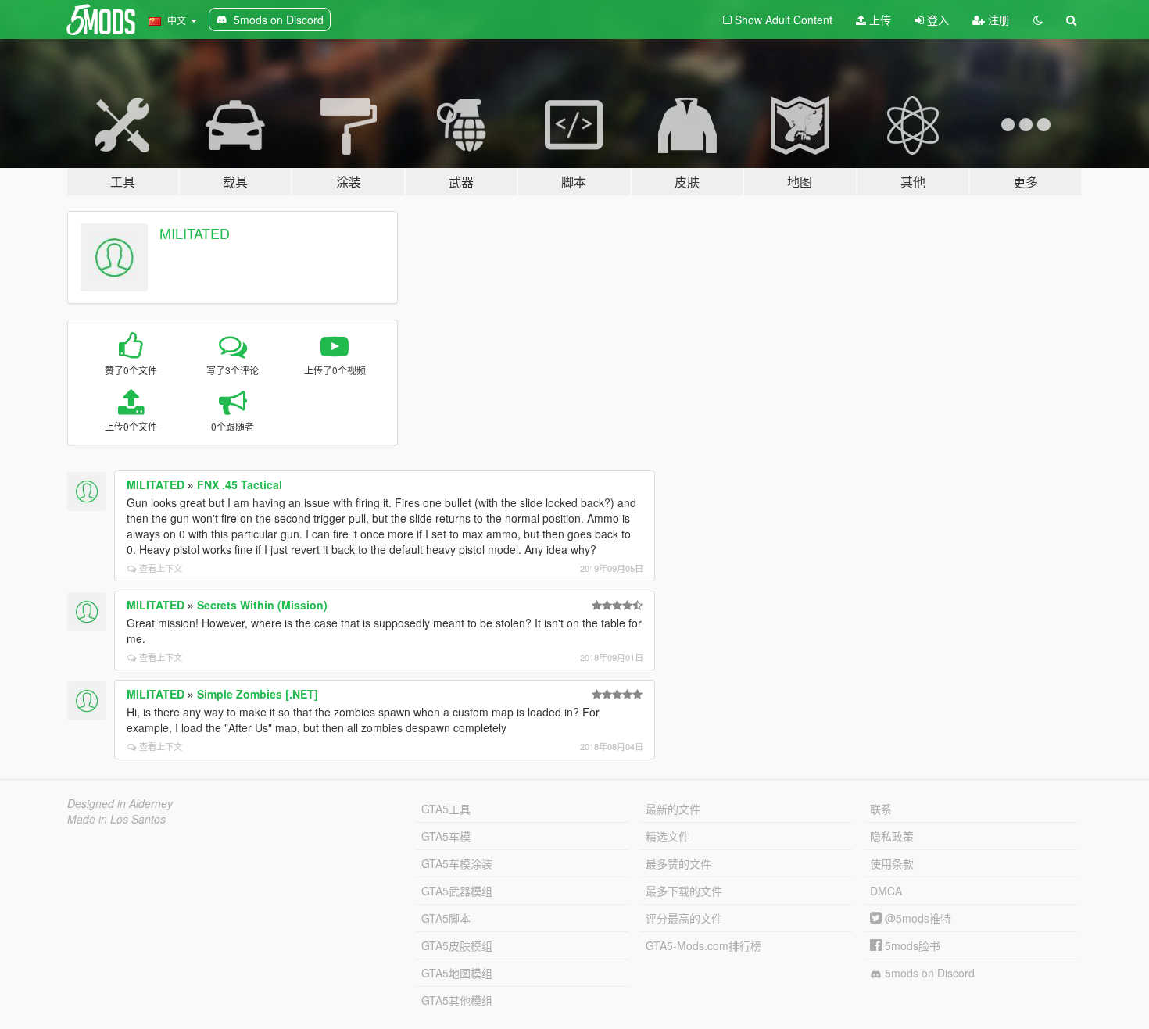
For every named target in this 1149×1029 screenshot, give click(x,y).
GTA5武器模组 (456, 891)
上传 (878, 19)
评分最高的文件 (684, 918)
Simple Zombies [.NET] (257, 694)
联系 (881, 808)
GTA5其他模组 (456, 1000)
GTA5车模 (446, 836)
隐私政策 (892, 836)
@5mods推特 (916, 918)
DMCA (886, 891)
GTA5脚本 (446, 918)
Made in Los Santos (116, 819)
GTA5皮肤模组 (456, 945)
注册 (997, 19)
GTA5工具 (446, 808)
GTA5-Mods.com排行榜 (703, 945)
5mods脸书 (911, 945)
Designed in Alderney (120, 803)
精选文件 (667, 836)
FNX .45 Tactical (239, 484)
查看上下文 (160, 568)
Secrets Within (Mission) (262, 605)
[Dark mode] (1038, 19)
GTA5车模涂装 (456, 863)
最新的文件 (673, 808)
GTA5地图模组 (456, 973)
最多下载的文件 (684, 891)
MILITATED (194, 233)
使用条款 (892, 863)
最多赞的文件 (678, 863)
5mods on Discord (928, 973)
